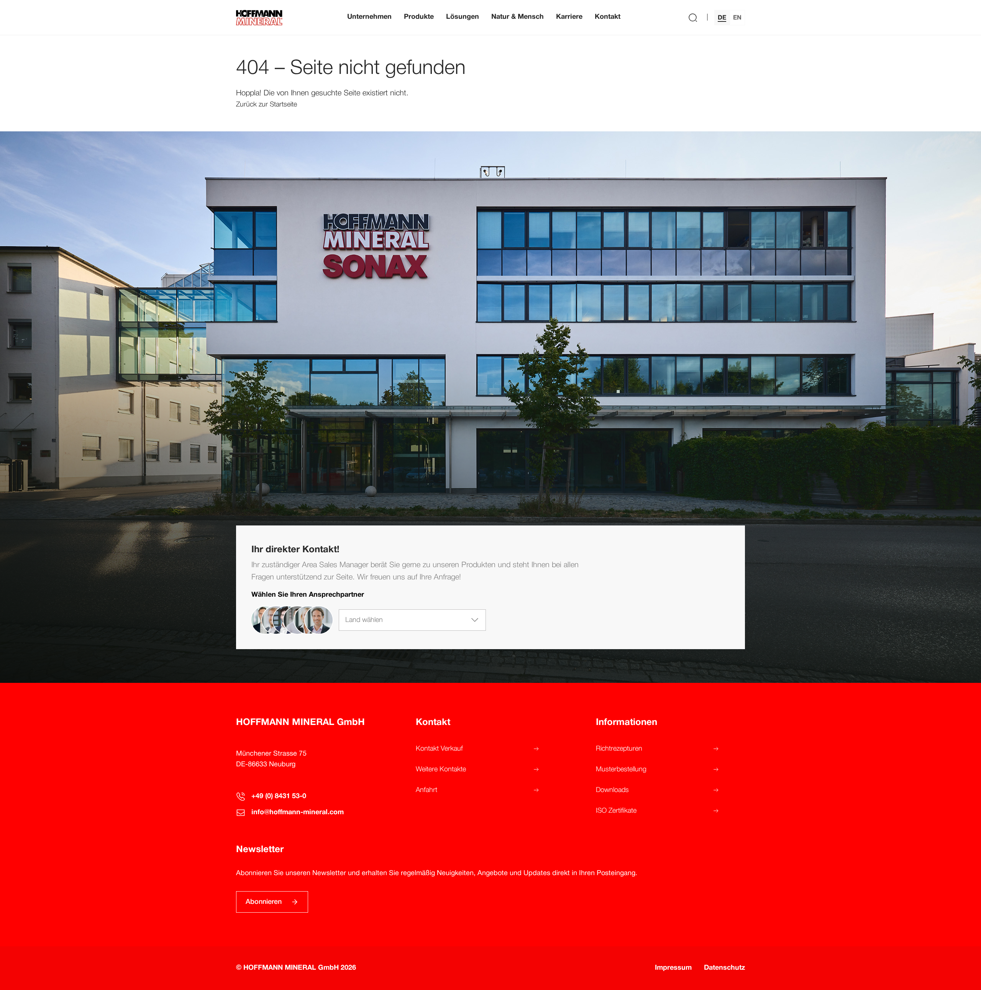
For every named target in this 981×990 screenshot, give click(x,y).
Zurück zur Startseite (266, 104)
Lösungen (462, 17)
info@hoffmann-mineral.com (297, 812)
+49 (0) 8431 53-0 (278, 796)
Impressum (673, 968)
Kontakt (607, 17)
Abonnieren (264, 902)
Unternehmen (369, 17)
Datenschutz (724, 968)
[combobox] (412, 620)
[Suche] (692, 17)
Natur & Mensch (517, 17)
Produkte (419, 17)
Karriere (569, 17)
